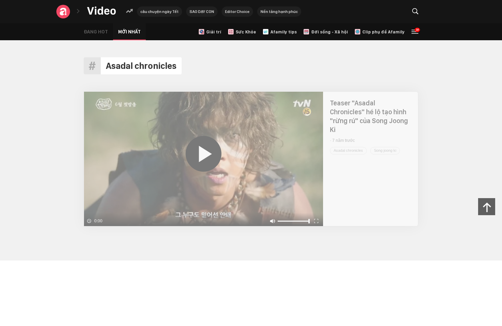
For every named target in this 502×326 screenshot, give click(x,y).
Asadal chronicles (348, 150)
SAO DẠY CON (202, 11)
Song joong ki (385, 150)
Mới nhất (129, 31)
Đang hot (96, 31)
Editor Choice (237, 11)
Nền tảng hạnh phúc (279, 11)
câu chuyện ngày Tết (159, 11)
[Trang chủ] (101, 11)
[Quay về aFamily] (63, 11)
